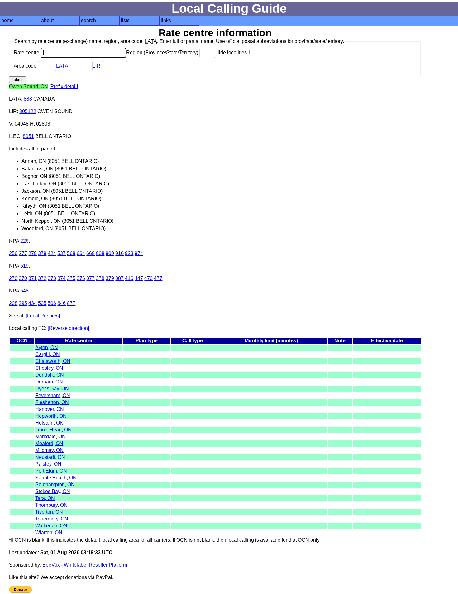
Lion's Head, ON (53, 429)
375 (71, 278)
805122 (27, 111)
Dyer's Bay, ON (52, 388)
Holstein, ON (49, 422)
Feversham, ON (52, 395)
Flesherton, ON (52, 402)
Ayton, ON (46, 347)
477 (158, 278)
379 (42, 253)
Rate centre (27, 52)
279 (32, 253)
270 (13, 278)
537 (61, 253)
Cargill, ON (47, 354)
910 (119, 253)
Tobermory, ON (51, 518)
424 (52, 253)
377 (90, 278)
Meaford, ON (49, 443)
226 (24, 241)
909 (110, 253)
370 (23, 278)
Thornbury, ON (51, 505)
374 (61, 278)
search (88, 20)
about (47, 20)
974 (139, 253)
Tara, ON (45, 498)
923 (129, 253)
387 (119, 278)
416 (129, 278)
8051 (28, 136)
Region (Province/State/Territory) (162, 52)
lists (125, 20)
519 (24, 265)
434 (32, 303)
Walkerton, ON (51, 525)
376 (81, 278)
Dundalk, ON (49, 375)
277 (23, 253)
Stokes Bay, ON (52, 491)
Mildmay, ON (49, 450)
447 (139, 278)
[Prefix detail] (63, 86)
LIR (96, 66)
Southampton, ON (55, 484)
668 (90, 253)
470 (148, 278)
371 (32, 278)
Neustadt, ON (50, 457)
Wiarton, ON (48, 532)
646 (61, 303)
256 (13, 253)
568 (71, 253)
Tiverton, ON (49, 512)
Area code (26, 66)
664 (81, 253)
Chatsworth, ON (52, 361)
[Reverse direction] (68, 328)
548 (24, 290)
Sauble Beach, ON (56, 477)
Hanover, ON (49, 409)
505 (42, 303)
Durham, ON (49, 381)
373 (52, 278)
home (7, 20)
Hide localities (231, 52)
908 (100, 253)
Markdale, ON (50, 436)
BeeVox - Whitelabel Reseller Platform (84, 565)
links (166, 20)
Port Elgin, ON (51, 470)
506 (52, 303)
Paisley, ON (48, 464)
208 (13, 303)
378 (100, 278)
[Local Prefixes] (43, 315)
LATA (62, 66)
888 (28, 99)
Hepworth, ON (51, 416)
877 (71, 303)
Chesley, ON (49, 368)
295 (23, 303)
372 (42, 278)
